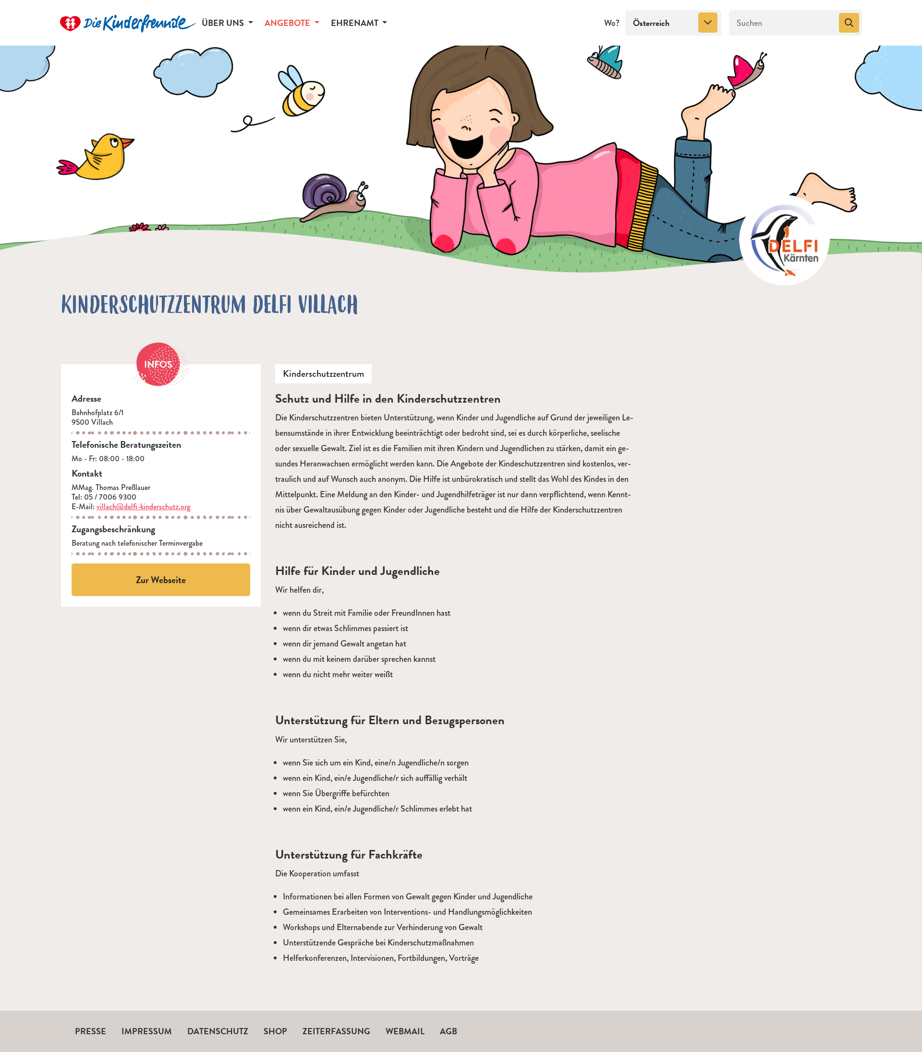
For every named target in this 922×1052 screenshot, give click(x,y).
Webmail (405, 1031)
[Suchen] (849, 23)
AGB (448, 1031)
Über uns (224, 22)
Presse (90, 1031)
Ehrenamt (355, 22)
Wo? (611, 23)
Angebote (288, 22)
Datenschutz (217, 1031)
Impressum (146, 1031)
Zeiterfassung (336, 1031)
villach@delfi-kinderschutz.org (143, 506)
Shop (275, 1031)
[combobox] (673, 23)
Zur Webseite (161, 580)
